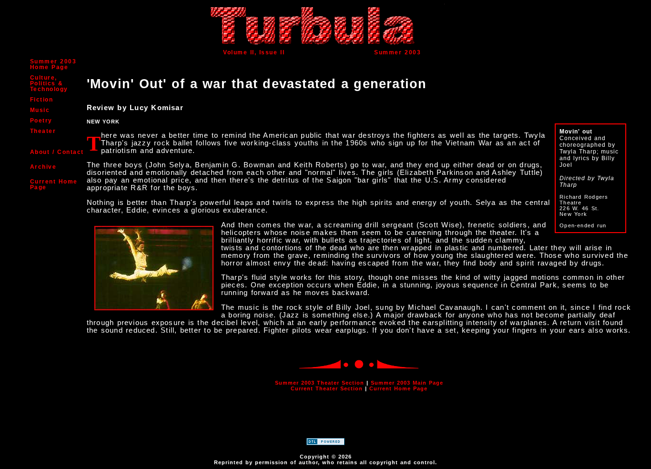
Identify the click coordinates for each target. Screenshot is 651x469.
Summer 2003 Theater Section (319, 383)
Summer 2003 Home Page (53, 64)
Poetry (41, 120)
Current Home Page (54, 184)
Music (40, 110)
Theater (43, 131)
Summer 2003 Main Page (407, 383)
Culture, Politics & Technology (49, 83)
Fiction (41, 99)
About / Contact (57, 152)
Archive (43, 166)
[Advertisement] (325, 421)
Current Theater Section (327, 388)
